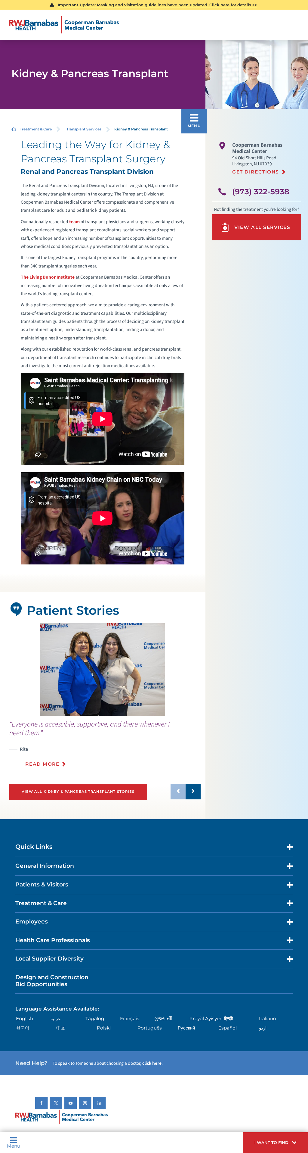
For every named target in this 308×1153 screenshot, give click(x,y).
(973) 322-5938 (260, 191)
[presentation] (105, 747)
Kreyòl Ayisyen (206, 1018)
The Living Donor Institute (48, 277)
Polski (104, 1028)
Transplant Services (83, 129)
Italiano (267, 1018)
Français (129, 1018)
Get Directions (255, 172)
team (74, 221)
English (24, 1018)
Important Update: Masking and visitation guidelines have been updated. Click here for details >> (157, 4)
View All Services (262, 227)
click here (152, 1063)
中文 (60, 1028)
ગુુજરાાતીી (163, 1018)
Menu (13, 1145)
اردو (262, 1028)
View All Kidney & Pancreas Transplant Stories (78, 791)
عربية (56, 1018)
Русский (186, 1028)
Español (227, 1028)
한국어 (22, 1028)
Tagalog (94, 1018)
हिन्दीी (228, 1018)
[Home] (64, 25)
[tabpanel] (102, 669)
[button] (275, 1142)
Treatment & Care (36, 129)
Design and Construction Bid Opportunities (51, 981)
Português (149, 1028)
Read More (42, 764)
